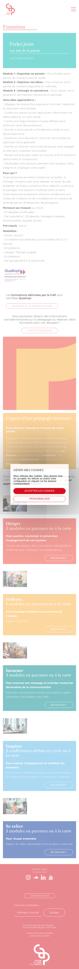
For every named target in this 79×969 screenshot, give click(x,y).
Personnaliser (39, 499)
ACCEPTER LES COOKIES (39, 491)
